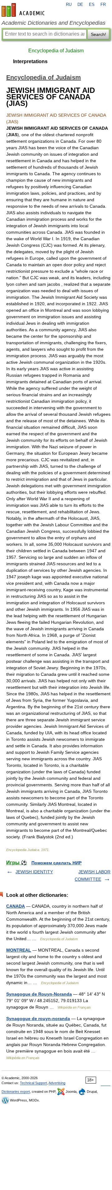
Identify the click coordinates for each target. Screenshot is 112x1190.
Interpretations (30, 61)
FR (103, 4)
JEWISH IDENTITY (34, 871)
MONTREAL (18, 950)
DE (80, 4)
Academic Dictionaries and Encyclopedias (53, 23)
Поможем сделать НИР (56, 862)
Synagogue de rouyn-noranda (38, 1018)
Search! (98, 34)
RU (69, 4)
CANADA (15, 906)
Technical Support (33, 1083)
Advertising (57, 1083)
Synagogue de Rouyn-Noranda (39, 994)
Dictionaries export (16, 1091)
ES (92, 4)
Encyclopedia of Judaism (56, 50)
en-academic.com (24, 10)
